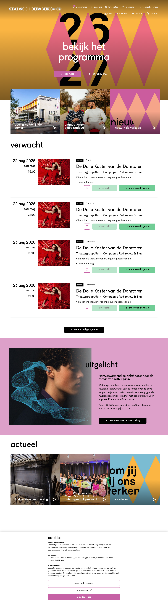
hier (62, 560)
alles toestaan (84, 597)
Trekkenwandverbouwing (31, 499)
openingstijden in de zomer (28, 126)
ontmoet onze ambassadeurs (74, 126)
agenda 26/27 (100, 74)
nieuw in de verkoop (127, 128)
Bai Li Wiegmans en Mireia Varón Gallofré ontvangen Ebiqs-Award (81, 496)
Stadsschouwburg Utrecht (35, 9)
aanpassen (82, 590)
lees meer (69, 74)
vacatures (121, 499)
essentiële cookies (84, 583)
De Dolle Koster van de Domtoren (109, 166)
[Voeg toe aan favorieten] (87, 188)
